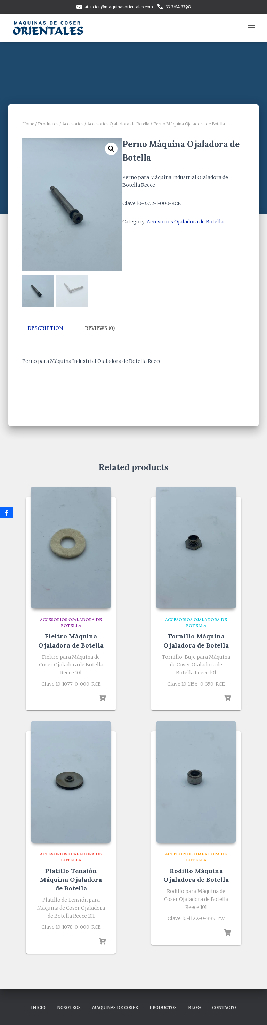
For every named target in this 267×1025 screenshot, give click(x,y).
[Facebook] (6, 512)
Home (28, 124)
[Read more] (102, 698)
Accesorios (72, 124)
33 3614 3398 (178, 6)
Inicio (38, 1007)
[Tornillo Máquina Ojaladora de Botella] (196, 547)
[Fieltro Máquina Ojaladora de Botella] (71, 547)
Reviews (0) (100, 328)
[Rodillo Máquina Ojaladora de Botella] (196, 782)
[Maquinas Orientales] (51, 27)
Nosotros (69, 1007)
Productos (48, 124)
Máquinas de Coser (115, 1007)
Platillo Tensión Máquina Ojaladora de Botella (71, 879)
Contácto (224, 1007)
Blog (194, 1007)
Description (45, 328)
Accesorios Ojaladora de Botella (118, 124)
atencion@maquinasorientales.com (118, 6)
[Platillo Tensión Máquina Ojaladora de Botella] (71, 782)
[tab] (50, 328)
